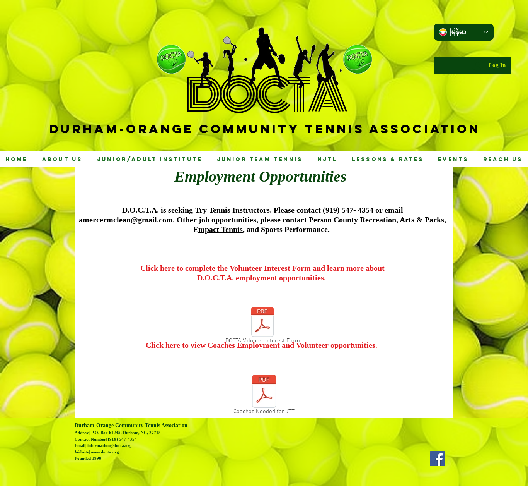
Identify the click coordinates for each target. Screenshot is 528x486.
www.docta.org (105, 452)
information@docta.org (109, 445)
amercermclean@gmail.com (126, 219)
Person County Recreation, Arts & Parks (376, 219)
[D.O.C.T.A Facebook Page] (437, 458)
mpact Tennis (220, 229)
